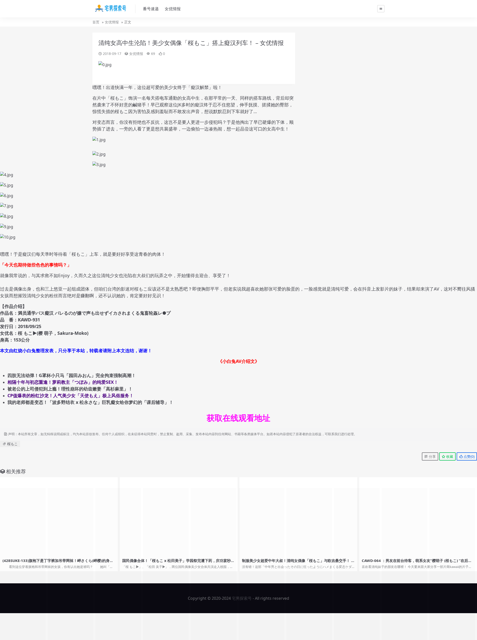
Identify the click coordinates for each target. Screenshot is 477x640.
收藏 (449, 456)
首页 (95, 22)
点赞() (469, 456)
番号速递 (151, 8)
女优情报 (173, 8)
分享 (432, 456)
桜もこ (12, 443)
